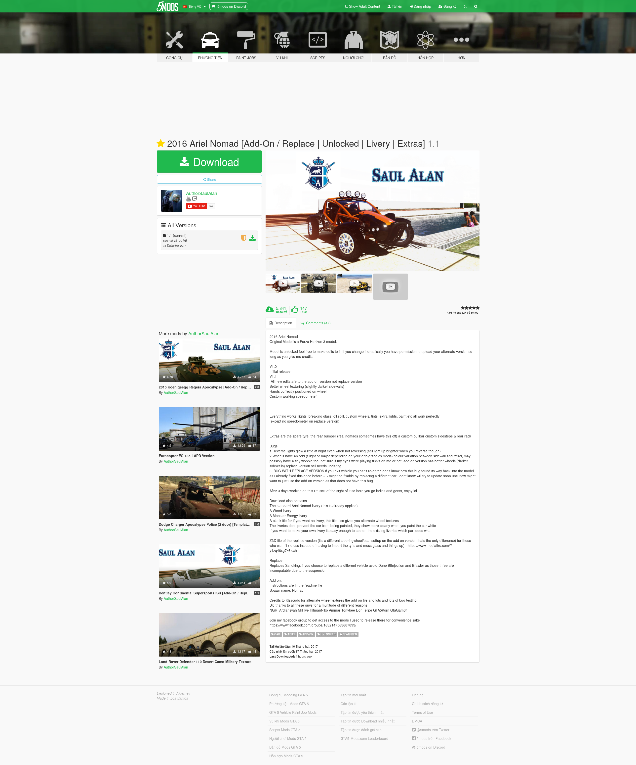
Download (214, 161)
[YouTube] (188, 198)
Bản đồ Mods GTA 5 (285, 747)
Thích (304, 311)
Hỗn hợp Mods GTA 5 (286, 755)
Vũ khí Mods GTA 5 (284, 720)
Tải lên (396, 6)
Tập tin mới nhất (353, 694)
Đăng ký (449, 6)
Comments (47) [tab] (317, 322)
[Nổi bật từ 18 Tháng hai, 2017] (161, 143)
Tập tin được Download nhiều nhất (368, 720)
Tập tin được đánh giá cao (361, 729)
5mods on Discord (430, 747)
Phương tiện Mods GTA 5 (289, 703)
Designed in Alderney (173, 693)
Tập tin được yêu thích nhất (362, 712)
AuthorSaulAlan (201, 193)
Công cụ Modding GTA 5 (288, 694)
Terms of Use (422, 712)
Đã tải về (281, 311)
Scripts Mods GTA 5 (284, 729)
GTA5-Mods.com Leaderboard (364, 738)
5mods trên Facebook (433, 738)
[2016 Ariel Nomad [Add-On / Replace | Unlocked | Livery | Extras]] (373, 210)
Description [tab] (282, 322)
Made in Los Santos (172, 698)
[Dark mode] (465, 6)
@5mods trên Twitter (432, 729)
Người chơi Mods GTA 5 (288, 738)
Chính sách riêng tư (427, 703)
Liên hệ (418, 694)
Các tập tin (349, 703)
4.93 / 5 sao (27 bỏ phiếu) (463, 312)
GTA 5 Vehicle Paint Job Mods (293, 712)
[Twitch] (194, 198)
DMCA (417, 720)
